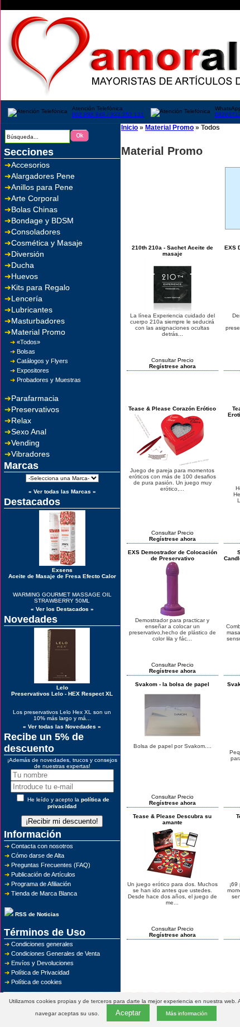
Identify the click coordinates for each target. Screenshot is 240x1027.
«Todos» (28, 342)
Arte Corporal (35, 198)
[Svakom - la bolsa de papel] (172, 741)
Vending (25, 442)
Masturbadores (38, 320)
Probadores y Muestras (49, 379)
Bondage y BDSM (42, 220)
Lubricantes (31, 309)
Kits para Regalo (40, 287)
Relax (21, 420)
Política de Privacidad (40, 972)
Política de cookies (36, 982)
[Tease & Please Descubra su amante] (172, 879)
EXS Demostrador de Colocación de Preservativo (172, 555)
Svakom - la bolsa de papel (172, 684)
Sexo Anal (28, 431)
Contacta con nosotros (42, 846)
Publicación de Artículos (43, 874)
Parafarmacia (35, 398)
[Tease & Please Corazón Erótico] (172, 465)
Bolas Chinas (34, 209)
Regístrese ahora (172, 366)
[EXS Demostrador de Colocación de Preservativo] (172, 615)
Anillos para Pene (42, 187)
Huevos (24, 276)
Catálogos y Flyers (42, 361)
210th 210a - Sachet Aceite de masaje (172, 250)
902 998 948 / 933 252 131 (108, 114)
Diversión (27, 254)
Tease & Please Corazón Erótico (172, 408)
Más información (187, 1013)
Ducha (22, 265)
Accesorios (30, 164)
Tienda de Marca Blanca (44, 893)
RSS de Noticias (36, 914)
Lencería (26, 298)
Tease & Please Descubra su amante (172, 819)
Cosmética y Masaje (47, 242)
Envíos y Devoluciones (42, 963)
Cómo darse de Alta (37, 855)
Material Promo (38, 331)
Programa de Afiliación (41, 884)
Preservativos (35, 409)
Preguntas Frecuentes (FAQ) (50, 865)
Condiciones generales (42, 944)
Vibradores (30, 453)
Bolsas (26, 351)
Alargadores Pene (43, 176)
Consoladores (35, 231)
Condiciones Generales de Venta (55, 953)
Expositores (33, 370)
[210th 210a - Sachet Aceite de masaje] (172, 310)
